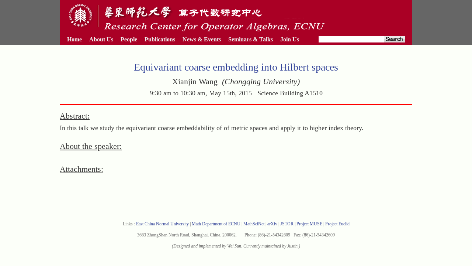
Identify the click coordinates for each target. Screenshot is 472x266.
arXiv (272, 223)
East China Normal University (162, 223)
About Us (101, 39)
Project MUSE (309, 223)
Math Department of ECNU (216, 223)
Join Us (289, 39)
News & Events (202, 39)
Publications (160, 39)
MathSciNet (253, 223)
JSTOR (287, 223)
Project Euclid (337, 223)
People (129, 39)
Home (74, 39)
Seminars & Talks (250, 39)
